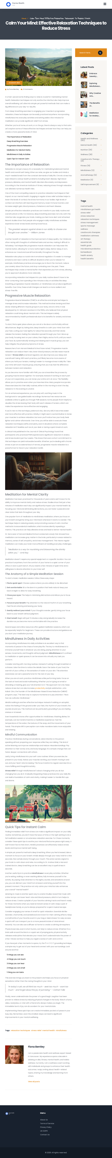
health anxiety (87, 255)
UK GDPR (44, 1131)
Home (24, 18)
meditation (85, 236)
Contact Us (45, 1134)
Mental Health (89, 145)
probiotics (95, 249)
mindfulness (61, 1030)
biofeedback (86, 252)
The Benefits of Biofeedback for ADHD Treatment (94, 104)
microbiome (86, 249)
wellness (84, 229)
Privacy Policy (46, 1127)
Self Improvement (90, 184)
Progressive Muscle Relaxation (19, 145)
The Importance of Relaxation (19, 137)
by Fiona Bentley (13, 89)
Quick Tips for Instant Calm (18, 158)
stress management (89, 222)
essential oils (86, 242)
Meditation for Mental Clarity (19, 150)
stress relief (36, 1030)
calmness (95, 236)
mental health (48, 1030)
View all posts (34, 1081)
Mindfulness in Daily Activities (18, 154)
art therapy (85, 239)
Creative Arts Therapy (90, 160)
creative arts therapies (90, 232)
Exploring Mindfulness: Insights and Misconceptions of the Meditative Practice (96, 85)
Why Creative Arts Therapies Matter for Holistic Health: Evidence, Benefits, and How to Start (95, 95)
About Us (44, 1119)
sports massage (88, 226)
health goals (86, 245)
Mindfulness (87, 170)
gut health (95, 209)
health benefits (87, 259)
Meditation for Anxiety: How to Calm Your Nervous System (95, 114)
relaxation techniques (20, 1030)
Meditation (87, 180)
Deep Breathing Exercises (17, 141)
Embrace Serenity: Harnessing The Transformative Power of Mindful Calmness (96, 75)
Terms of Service (47, 1123)
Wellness (86, 154)
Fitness (85, 166)
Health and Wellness (89, 139)
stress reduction (88, 216)
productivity (40, 688)
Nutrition (86, 150)
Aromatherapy (89, 175)
